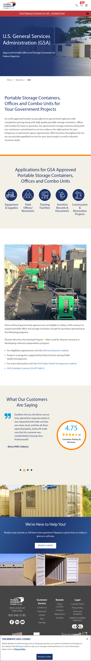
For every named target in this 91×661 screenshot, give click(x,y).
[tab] (21, 470)
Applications (60, 614)
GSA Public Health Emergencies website (57, 364)
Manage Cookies (44, 657)
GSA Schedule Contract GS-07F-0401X (25, 368)
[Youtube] (22, 622)
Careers (42, 615)
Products (60, 610)
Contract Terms (77, 604)
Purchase (60, 618)
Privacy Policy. (19, 649)
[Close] (87, 639)
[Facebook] (12, 622)
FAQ (42, 619)
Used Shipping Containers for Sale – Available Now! (42, 13)
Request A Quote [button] (45, 546)
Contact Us (42, 608)
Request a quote (62, 533)
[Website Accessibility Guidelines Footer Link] (77, 626)
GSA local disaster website (56, 351)
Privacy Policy (77, 608)
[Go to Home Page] (9, 5)
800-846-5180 (17, 615)
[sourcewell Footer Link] (74, 634)
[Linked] (17, 622)
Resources (42, 611)
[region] (45, 648)
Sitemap (42, 623)
